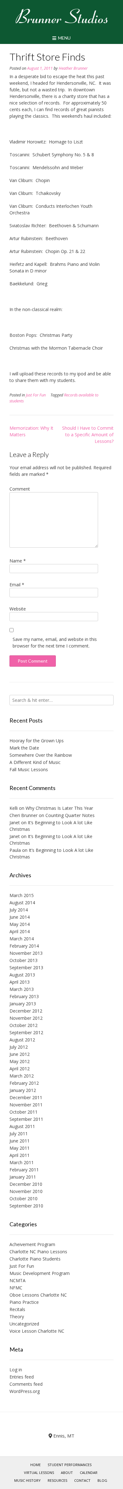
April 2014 (19, 931)
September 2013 (26, 967)
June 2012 (19, 1054)
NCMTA (17, 1280)
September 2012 (26, 1032)
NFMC (15, 1288)
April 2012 (19, 1069)
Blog (102, 1480)
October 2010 (23, 1198)
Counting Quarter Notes (70, 815)
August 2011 (22, 1126)
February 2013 (24, 996)
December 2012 (25, 1011)
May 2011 (19, 1148)
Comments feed (26, 1384)
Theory (16, 1317)
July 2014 (18, 910)
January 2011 (22, 1177)
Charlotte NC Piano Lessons (38, 1252)
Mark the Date (24, 748)
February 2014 (24, 946)
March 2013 (21, 989)
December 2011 (25, 1097)
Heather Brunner (73, 68)
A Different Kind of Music (35, 762)
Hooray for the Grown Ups (36, 741)
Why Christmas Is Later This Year (59, 808)
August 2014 (22, 903)
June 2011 (19, 1141)
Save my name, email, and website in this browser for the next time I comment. (55, 642)
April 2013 (19, 982)
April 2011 (19, 1155)
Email (16, 585)
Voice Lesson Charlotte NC (36, 1331)
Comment (19, 489)
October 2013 (23, 960)
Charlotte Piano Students (35, 1259)
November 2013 (26, 953)
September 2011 (26, 1119)
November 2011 (26, 1105)
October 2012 (23, 1025)
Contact (82, 1480)
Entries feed (21, 1377)
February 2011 (24, 1170)
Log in (15, 1370)
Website (17, 609)
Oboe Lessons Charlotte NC (38, 1295)
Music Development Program (39, 1273)
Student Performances (69, 1464)
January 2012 (22, 1090)
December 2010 (25, 1184)
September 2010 (26, 1206)
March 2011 (21, 1162)
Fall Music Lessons (28, 769)
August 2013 (22, 975)
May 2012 (19, 1061)
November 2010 (26, 1191)
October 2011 (23, 1112)
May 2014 (19, 924)
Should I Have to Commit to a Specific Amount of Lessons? (88, 434)
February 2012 (24, 1083)
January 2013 (22, 1004)
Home (35, 1464)
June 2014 (19, 917)
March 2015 (21, 895)
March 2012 (21, 1076)
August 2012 (22, 1040)
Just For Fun (36, 395)
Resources (57, 1480)
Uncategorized (24, 1324)
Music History (27, 1480)
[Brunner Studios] (61, 16)
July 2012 (18, 1047)
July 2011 (18, 1134)
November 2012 (26, 1018)
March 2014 (21, 939)
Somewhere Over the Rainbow (40, 755)
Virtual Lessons (39, 1472)
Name (17, 561)
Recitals (17, 1309)
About (67, 1472)
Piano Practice (24, 1302)
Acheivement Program (32, 1244)
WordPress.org (24, 1391)
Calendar (88, 1472)
